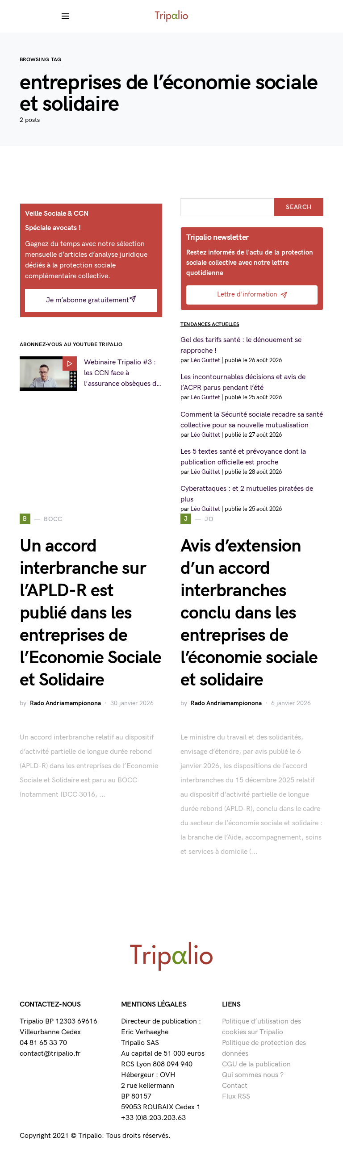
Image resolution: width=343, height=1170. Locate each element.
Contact (234, 1086)
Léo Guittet (205, 360)
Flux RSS (236, 1096)
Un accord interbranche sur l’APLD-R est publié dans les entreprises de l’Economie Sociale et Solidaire (90, 613)
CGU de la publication (256, 1064)
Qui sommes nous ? (253, 1075)
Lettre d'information (247, 294)
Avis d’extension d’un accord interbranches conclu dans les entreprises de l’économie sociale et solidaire (249, 613)
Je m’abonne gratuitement (87, 300)
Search (298, 207)
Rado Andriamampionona (65, 703)
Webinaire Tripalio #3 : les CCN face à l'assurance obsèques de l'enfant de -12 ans (122, 373)
